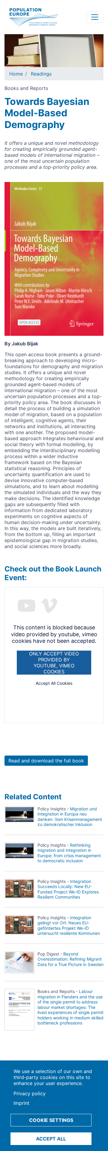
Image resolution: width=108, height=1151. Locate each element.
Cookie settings (51, 1120)
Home (16, 74)
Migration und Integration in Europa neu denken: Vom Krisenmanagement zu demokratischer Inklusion (70, 816)
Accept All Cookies (54, 683)
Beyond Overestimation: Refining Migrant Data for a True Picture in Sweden (71, 959)
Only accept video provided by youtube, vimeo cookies (54, 663)
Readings (41, 74)
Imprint (21, 1103)
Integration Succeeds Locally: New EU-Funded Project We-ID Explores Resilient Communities (68, 889)
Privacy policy (30, 1093)
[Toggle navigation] (94, 17)
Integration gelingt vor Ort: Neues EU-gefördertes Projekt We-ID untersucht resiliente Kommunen (69, 925)
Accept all (51, 1139)
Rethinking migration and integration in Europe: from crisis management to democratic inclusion (69, 852)
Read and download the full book (46, 761)
